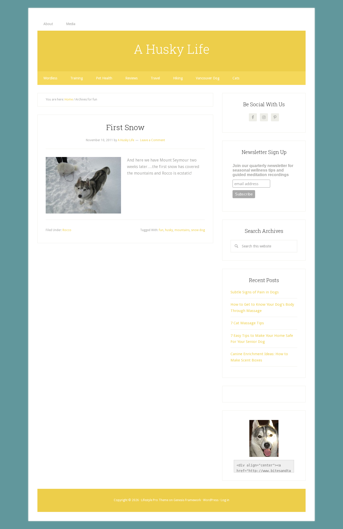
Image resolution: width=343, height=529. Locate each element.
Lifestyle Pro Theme (154, 500)
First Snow (125, 127)
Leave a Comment (152, 140)
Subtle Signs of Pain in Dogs (255, 292)
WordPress (210, 500)
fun (161, 230)
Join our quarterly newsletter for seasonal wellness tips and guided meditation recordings (263, 170)
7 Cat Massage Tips (247, 323)
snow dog (198, 230)
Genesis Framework (187, 500)
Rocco (67, 230)
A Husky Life (172, 49)
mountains (182, 230)
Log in (225, 500)
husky (169, 230)
